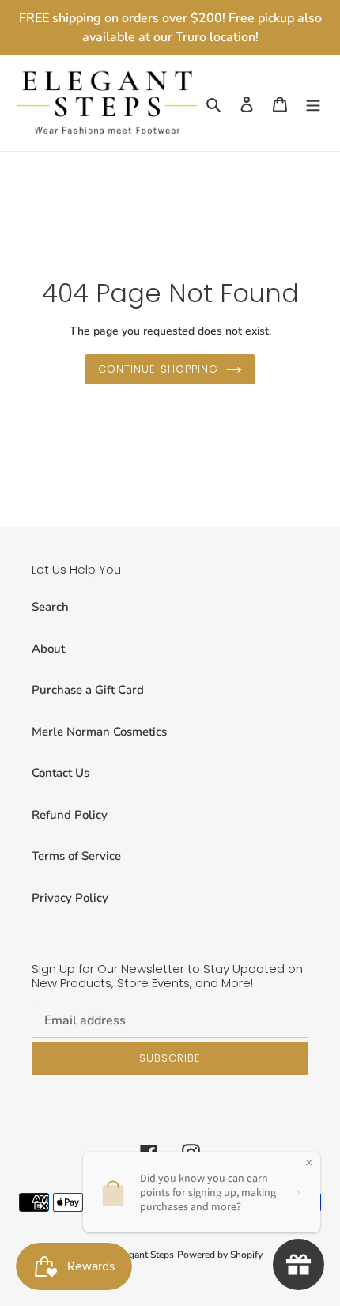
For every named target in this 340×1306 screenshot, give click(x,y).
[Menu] (313, 103)
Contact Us (60, 773)
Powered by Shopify (220, 1254)
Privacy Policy (70, 898)
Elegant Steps (144, 1254)
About (48, 649)
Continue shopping (158, 369)
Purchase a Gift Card (88, 690)
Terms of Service (76, 856)
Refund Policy (70, 815)
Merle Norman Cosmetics (99, 732)
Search (50, 607)
